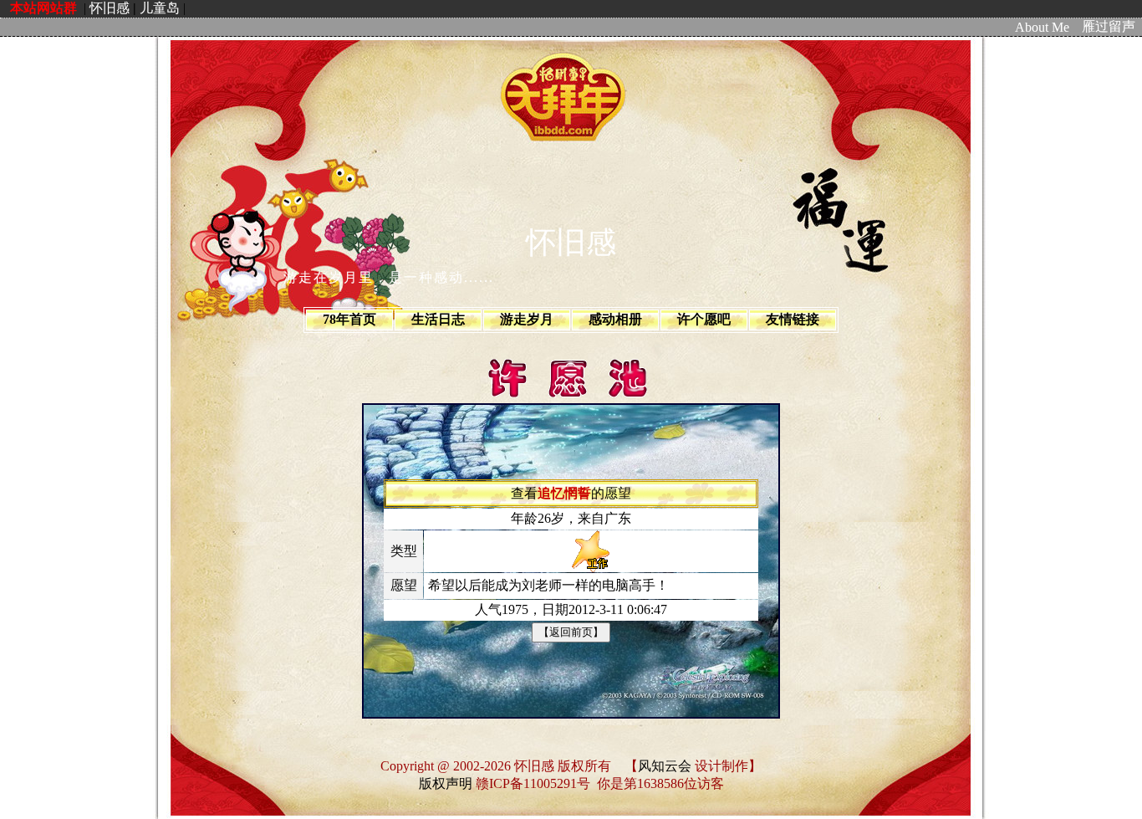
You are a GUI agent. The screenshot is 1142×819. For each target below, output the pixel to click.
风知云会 (664, 766)
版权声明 (445, 783)
